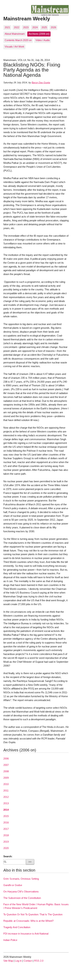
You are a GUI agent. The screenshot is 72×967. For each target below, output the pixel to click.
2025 (44, 27)
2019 (6, 841)
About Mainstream (15, 33)
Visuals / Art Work (14, 46)
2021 (7, 27)
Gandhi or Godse (12, 885)
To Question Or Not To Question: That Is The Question (32, 914)
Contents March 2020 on (18, 40)
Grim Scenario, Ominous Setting (21, 878)
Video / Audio (42, 40)
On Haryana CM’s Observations (21, 891)
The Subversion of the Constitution (22, 897)
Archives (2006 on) (39, 33)
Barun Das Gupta (41, 82)
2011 (6, 790)
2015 (6, 816)
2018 (6, 835)
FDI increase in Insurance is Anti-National (25, 933)
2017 (6, 828)
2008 (6, 771)
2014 (6, 809)
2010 (6, 784)
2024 (35, 27)
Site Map (8, 960)
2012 (6, 796)
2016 (6, 822)
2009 (6, 777)
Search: (7, 856)
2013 (6, 803)
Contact (28, 960)
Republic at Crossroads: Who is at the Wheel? (28, 920)
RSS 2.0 (38, 960)
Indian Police (10, 940)
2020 (6, 848)
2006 (6, 758)
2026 (53, 27)
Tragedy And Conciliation (16, 927)
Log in (18, 960)
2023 (25, 27)
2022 (16, 27)
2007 (6, 765)
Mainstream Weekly (26, 18)
